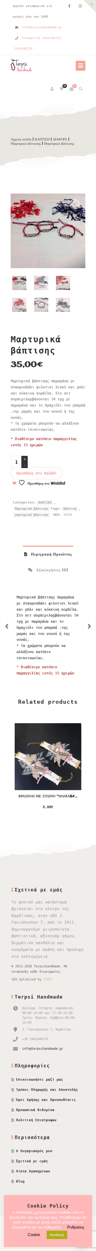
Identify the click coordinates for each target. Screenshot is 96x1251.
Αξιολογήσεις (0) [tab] (51, 570)
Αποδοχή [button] (57, 1235)
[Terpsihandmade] (23, 66)
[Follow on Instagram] (80, 6)
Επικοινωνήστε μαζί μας (39, 1079)
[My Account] (52, 88)
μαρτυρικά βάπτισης (32, 515)
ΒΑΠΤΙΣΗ (42, 139)
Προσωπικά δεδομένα (35, 1110)
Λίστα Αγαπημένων (33, 1171)
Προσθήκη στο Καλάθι (36, 473)
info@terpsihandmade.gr (41, 27)
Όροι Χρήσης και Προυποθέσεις (46, 1100)
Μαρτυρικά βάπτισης (26, 144)
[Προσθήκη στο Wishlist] (75, 807)
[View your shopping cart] (71, 88)
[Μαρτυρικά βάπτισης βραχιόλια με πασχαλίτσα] (6, 625)
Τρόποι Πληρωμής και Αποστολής (47, 1090)
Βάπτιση (70, 508)
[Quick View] (64, 807)
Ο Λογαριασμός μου (34, 1151)
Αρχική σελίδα (21, 139)
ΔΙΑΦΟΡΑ (60, 139)
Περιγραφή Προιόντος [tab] (51, 554)
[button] (74, 204)
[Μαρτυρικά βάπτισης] (89, 625)
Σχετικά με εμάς (32, 1161)
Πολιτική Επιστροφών (36, 1120)
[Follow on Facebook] (69, 6)
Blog (20, 1181)
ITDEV (48, 979)
